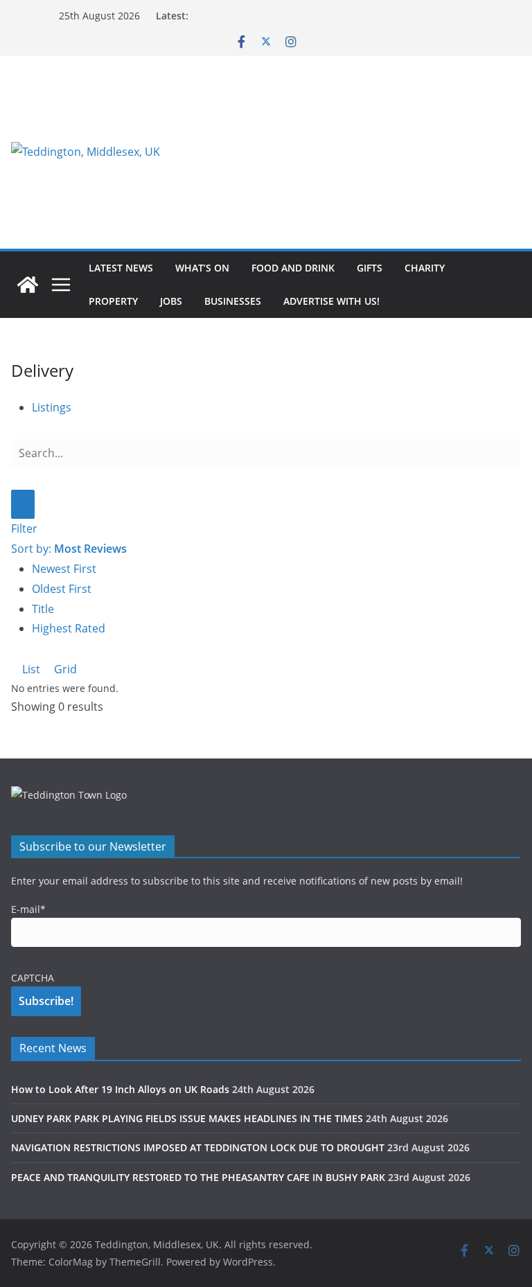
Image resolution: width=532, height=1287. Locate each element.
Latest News (121, 267)
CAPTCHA (32, 977)
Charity (425, 267)
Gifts (369, 267)
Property (113, 301)
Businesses (232, 301)
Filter (24, 528)
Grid (64, 669)
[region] (349, 151)
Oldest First (61, 588)
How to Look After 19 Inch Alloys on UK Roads (120, 1089)
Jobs (171, 301)
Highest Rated (68, 628)
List (29, 669)
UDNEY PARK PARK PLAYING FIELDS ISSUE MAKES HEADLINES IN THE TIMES (187, 1118)
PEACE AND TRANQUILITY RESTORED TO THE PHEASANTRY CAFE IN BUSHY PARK (198, 1177)
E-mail (28, 909)
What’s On (202, 267)
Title (43, 608)
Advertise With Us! (331, 301)
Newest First (64, 568)
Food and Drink (293, 267)
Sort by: (69, 548)
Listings (51, 407)
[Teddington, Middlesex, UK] (27, 284)
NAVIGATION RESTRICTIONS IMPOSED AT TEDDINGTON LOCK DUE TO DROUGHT (197, 1147)
